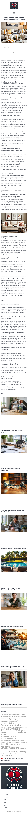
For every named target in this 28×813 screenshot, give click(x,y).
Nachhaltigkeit (6, 740)
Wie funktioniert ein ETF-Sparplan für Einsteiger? (13, 548)
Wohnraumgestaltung (17, 752)
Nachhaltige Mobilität (14, 736)
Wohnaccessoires (5, 752)
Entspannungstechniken (13, 725)
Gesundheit (4, 731)
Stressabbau (5, 746)
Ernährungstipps (4, 727)
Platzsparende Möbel (12, 742)
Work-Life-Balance (14, 753)
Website (6, 807)
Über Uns (6, 804)
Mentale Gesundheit (17, 734)
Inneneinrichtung (9, 732)
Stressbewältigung (10, 748)
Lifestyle (6, 797)
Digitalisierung (5, 719)
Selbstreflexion (17, 744)
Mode (5, 799)
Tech (5, 802)
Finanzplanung (17, 727)
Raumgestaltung (22, 742)
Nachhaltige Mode (8, 738)
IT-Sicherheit (15, 732)
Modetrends (5, 736)
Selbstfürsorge (7, 744)
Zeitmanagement (6, 755)
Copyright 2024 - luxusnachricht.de (14, 811)
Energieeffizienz (8, 723)
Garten (5, 796)
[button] (14, 13)
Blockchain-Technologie (20, 716)
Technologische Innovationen (11, 750)
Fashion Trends (11, 727)
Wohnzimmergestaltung (5, 753)
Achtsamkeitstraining (8, 716)
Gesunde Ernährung (10, 729)
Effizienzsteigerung (15, 720)
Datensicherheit (4, 718)
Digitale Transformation (14, 718)
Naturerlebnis (15, 740)
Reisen (5, 800)
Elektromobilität (13, 721)
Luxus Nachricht (8, 793)
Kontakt (5, 805)
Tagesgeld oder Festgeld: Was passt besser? (12, 626)
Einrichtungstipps (5, 721)
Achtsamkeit (4, 714)
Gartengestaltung (23, 727)
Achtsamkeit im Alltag (17, 714)
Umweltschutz (21, 750)
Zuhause (3, 758)
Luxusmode (11, 734)
